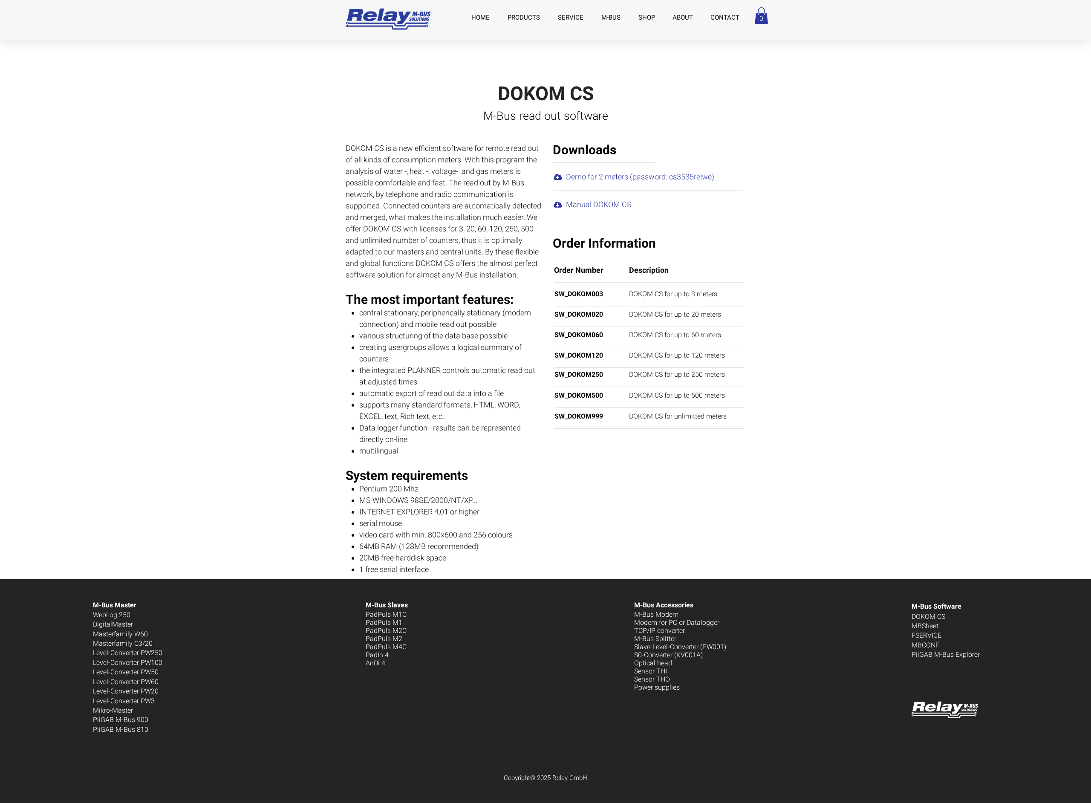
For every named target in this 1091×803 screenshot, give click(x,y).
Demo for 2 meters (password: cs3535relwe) (640, 176)
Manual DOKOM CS (599, 204)
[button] (761, 15)
